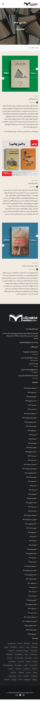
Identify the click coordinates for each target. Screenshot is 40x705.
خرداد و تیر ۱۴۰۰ (32, 613)
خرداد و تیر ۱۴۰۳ (32, 460)
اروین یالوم (34, 647)
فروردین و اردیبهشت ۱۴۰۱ (29, 570)
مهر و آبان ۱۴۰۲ (32, 494)
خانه (37, 48)
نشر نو (35, 672)
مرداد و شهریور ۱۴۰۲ (31, 503)
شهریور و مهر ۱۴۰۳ (31, 448)
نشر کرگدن (34, 676)
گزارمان (14, 680)
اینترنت (21, 647)
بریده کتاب (14, 647)
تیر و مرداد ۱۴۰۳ (32, 456)
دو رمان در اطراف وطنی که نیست (29, 358)
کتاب (20, 680)
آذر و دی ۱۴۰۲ (33, 486)
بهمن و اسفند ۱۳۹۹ (31, 630)
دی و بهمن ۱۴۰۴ (32, 392)
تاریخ (6, 647)
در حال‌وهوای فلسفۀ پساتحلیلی (29, 370)
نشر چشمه (13, 672)
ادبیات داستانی (11, 643)
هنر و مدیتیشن (12, 676)
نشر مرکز (11, 669)
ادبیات (20, 643)
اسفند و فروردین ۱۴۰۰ (30, 575)
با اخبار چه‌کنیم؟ (33, 183)
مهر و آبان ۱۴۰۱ (32, 545)
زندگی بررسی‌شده (19, 658)
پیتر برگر (35, 680)
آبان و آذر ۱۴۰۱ (32, 541)
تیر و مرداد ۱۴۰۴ (32, 405)
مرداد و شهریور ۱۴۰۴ (31, 401)
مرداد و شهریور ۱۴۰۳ (30, 452)
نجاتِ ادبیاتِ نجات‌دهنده (30, 266)
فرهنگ (35, 662)
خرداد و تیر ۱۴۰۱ (32, 562)
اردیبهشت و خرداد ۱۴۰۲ (30, 515)
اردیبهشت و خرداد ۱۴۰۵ (30, 388)
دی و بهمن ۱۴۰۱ (32, 532)
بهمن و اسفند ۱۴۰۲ (31, 477)
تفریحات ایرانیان (33, 364)
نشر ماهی (18, 669)
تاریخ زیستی (34, 651)
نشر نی (28, 672)
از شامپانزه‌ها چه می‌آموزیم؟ (30, 352)
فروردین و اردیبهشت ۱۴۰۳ (29, 469)
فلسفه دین (21, 662)
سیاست (10, 658)
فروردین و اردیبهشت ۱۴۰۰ (29, 621)
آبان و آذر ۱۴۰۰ (32, 592)
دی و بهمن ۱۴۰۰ (32, 583)
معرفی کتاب (18, 665)
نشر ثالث (34, 669)
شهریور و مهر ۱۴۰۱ (31, 549)
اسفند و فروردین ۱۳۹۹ (30, 626)
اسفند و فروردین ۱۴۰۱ (30, 524)
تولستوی (11, 651)
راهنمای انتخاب (18, 654)
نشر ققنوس (27, 669)
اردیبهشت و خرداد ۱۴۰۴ (30, 414)
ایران (27, 647)
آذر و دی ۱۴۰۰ (32, 587)
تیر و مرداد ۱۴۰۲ (32, 507)
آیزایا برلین (34, 643)
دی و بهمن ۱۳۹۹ (32, 634)
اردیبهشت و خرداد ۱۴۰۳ (30, 465)
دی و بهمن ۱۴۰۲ (32, 481)
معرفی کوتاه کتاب (7, 665)
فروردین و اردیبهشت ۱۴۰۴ (29, 418)
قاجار (25, 665)
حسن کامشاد (33, 654)
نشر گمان (26, 676)
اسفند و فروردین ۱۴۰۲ (30, 473)
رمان (35, 658)
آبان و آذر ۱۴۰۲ (32, 490)
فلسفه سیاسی (33, 665)
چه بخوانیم (27, 680)
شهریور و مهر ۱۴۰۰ (31, 600)
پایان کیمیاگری (33, 99)
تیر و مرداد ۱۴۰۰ (32, 609)
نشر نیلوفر (21, 672)
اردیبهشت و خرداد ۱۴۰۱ (30, 566)
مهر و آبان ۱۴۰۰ (32, 596)
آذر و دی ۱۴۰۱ (33, 537)
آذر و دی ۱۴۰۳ (32, 435)
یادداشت (7, 680)
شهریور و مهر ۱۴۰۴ (31, 397)
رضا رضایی (9, 654)
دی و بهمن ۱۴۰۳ (32, 431)
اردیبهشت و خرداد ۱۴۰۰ (30, 617)
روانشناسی (28, 658)
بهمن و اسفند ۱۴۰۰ (31, 579)
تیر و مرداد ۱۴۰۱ (32, 558)
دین (26, 654)
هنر (20, 676)
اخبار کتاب (27, 643)
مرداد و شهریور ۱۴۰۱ (31, 554)
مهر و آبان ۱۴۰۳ (32, 443)
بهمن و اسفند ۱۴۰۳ (31, 426)
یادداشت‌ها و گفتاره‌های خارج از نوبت (28, 376)
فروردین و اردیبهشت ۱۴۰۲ (29, 520)
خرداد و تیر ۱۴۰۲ (32, 511)
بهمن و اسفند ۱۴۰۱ (31, 528)
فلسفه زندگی (12, 662)
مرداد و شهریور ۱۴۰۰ (31, 604)
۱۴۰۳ (33, 48)
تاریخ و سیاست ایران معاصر (22, 651)
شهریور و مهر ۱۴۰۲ (31, 498)
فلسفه (28, 662)
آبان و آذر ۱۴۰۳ (32, 439)
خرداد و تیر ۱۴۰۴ (32, 409)
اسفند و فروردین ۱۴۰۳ (30, 422)
